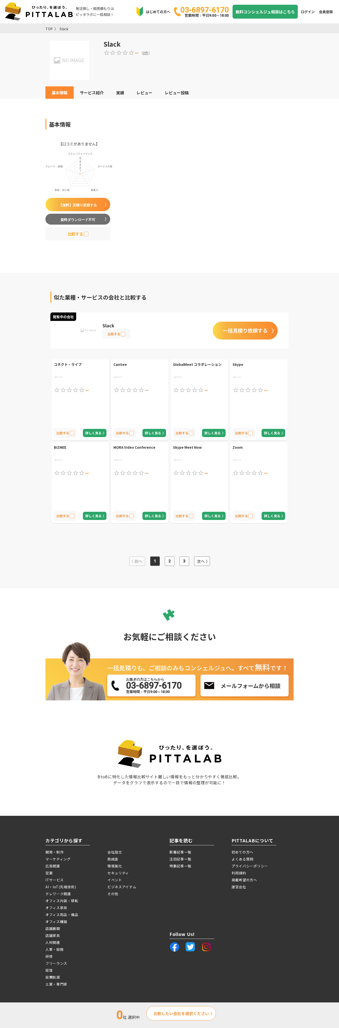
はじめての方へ (158, 11)
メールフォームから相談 (250, 685)
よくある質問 (242, 859)
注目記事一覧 (180, 859)
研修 (49, 956)
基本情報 (60, 93)
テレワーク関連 (58, 893)
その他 (112, 893)
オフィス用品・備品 (61, 914)
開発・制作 (54, 852)
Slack (64, 28)
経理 (49, 970)
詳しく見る (93, 433)
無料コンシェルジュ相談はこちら (265, 12)
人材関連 (52, 942)
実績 (120, 93)
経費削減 (52, 977)
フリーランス (56, 963)
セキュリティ (118, 872)
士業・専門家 (56, 984)
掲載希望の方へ (244, 879)
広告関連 (52, 865)
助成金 (112, 859)
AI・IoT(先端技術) (60, 886)
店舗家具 (52, 935)
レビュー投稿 (177, 93)
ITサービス (54, 879)
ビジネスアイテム (121, 886)
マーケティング (58, 859)
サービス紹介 (92, 93)
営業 (49, 872)
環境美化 (114, 865)
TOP (49, 28)
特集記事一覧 (180, 865)
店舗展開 (52, 928)
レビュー (144, 93)
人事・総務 (54, 949)
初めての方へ (242, 852)
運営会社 (239, 886)
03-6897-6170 (204, 11)
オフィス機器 (56, 921)
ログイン (308, 11)
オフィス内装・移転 (61, 900)
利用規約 (239, 872)
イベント (114, 879)
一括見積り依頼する (245, 330)
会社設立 (114, 852)
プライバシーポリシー (250, 865)
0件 (145, 52)
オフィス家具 (56, 907)
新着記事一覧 (180, 852)
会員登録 (326, 11)
